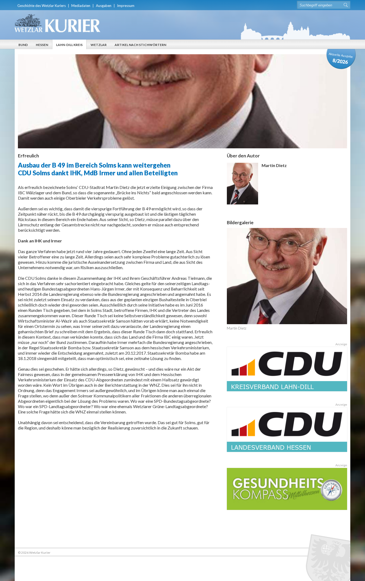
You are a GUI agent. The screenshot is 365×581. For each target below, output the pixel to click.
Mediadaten (80, 5)
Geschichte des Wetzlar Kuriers (41, 5)
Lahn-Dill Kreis (69, 45)
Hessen (42, 45)
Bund (23, 45)
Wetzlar (99, 45)
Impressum (125, 5)
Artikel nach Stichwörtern (140, 45)
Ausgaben (103, 5)
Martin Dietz (236, 328)
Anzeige (341, 344)
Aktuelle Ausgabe (341, 58)
